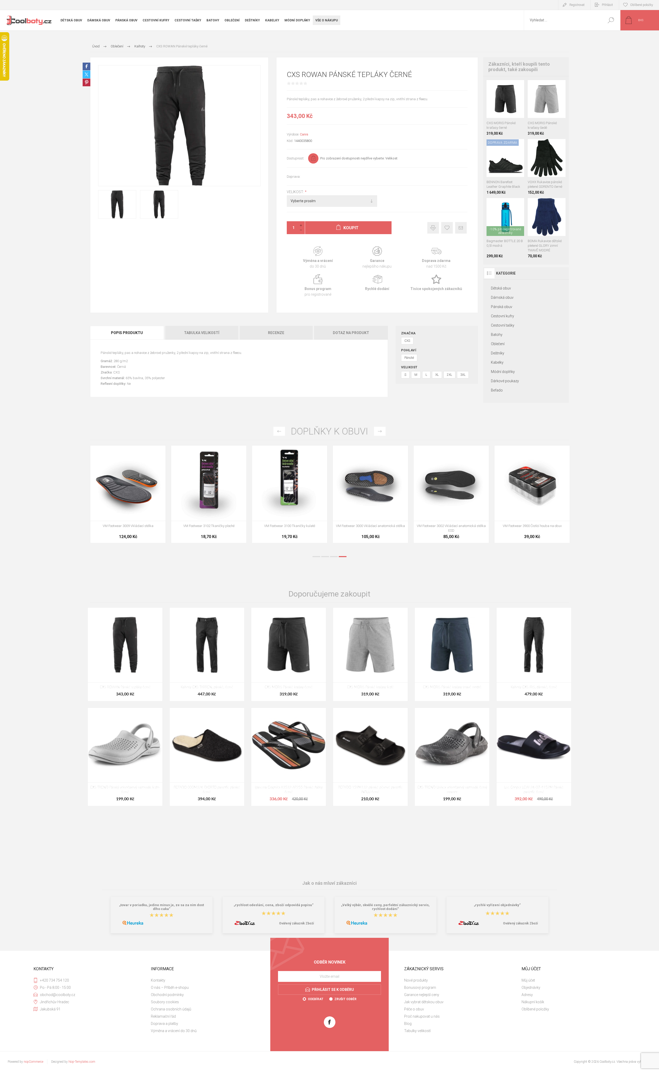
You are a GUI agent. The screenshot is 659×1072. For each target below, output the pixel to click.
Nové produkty (416, 980)
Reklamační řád (163, 1016)
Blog (408, 1024)
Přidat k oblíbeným (447, 228)
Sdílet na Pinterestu (86, 82)
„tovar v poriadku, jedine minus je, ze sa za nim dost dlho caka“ (161, 907)
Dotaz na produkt (351, 333)
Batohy (496, 335)
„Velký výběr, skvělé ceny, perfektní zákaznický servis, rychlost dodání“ (385, 907)
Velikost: (296, 192)
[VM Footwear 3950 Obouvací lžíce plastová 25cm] (370, 494)
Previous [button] (279, 431)
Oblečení (498, 344)
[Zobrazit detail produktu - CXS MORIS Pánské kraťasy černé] (541, 86)
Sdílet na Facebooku (86, 66)
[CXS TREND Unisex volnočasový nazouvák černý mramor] (452, 757)
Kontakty (158, 980)
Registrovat (577, 5)
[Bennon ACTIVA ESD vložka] (289, 494)
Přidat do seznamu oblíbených (508, 105)
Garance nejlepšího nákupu (377, 257)
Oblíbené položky (535, 1009)
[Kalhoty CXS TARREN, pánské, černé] (207, 654)
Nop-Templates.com (81, 1062)
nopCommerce (33, 1062)
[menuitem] (206, 980)
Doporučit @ (461, 228)
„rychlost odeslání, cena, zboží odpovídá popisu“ (274, 905)
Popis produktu (127, 333)
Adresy (527, 995)
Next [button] (380, 431)
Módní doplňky (503, 372)
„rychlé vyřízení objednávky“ (497, 905)
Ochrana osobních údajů (171, 1009)
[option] (128, 496)
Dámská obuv (502, 297)
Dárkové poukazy (505, 381)
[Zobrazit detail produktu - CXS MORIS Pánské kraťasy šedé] (511, 86)
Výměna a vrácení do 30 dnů (174, 1031)
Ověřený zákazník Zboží (296, 923)
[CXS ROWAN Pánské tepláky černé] (125, 654)
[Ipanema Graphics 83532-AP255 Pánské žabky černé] (288, 757)
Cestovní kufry (502, 316)
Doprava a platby (164, 1024)
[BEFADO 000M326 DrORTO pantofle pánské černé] (207, 757)
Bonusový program (420, 987)
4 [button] (342, 556)
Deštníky (497, 353)
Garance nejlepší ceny (433, 228)
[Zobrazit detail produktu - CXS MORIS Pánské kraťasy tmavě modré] (499, 86)
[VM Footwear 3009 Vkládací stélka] (451, 494)
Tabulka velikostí (201, 333)
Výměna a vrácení (318, 257)
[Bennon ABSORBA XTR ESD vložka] (208, 494)
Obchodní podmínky (167, 995)
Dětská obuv (501, 288)
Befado (497, 390)
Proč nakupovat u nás (422, 1016)
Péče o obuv (414, 1009)
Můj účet (528, 980)
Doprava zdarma (436, 257)
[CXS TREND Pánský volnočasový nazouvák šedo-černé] (125, 757)
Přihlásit (607, 5)
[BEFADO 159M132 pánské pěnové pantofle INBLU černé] (370, 757)
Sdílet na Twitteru (86, 74)
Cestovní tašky (502, 325)
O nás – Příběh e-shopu (170, 987)
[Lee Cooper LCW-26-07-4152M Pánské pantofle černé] (534, 757)
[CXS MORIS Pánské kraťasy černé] (288, 654)
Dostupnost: (295, 158)
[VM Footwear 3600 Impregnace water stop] (128, 494)
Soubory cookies (165, 1002)
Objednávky (531, 987)
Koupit (500, 105)
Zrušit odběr (345, 999)
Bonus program (318, 285)
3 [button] (334, 556)
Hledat (610, 20)
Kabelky (497, 362)
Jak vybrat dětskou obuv (424, 1002)
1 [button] (316, 556)
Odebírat (315, 999)
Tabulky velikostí (417, 1031)
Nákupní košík (533, 1002)
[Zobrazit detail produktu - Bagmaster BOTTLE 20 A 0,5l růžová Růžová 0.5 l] (505, 204)
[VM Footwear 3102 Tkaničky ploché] (532, 494)
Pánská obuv (501, 307)
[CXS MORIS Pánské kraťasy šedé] (370, 654)
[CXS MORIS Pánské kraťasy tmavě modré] (452, 654)
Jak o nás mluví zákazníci (329, 883)
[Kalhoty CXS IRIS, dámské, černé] (534, 654)
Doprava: (293, 176)
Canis (304, 134)
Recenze (276, 333)
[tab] (127, 333)
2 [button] (325, 556)
